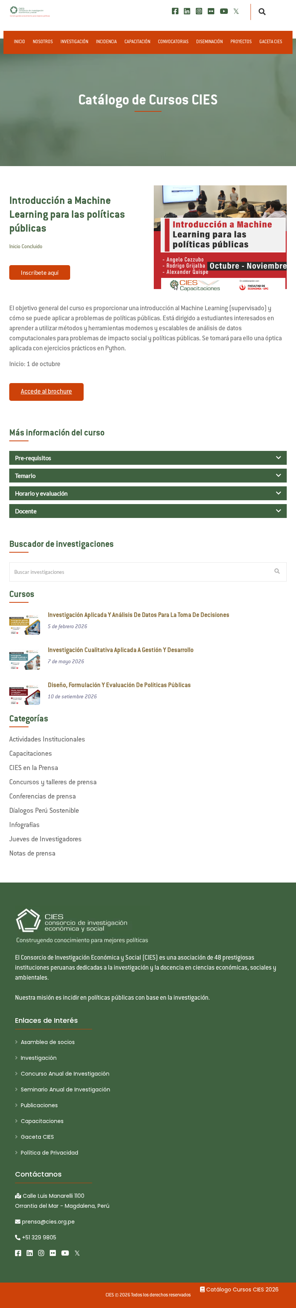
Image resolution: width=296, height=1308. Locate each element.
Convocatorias (173, 42)
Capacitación (137, 42)
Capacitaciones (30, 754)
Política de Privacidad (49, 1153)
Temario (25, 475)
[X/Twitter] (236, 11)
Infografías (24, 825)
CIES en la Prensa (33, 768)
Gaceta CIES (270, 42)
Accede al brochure (46, 392)
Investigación (74, 42)
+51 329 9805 (38, 1237)
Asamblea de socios (48, 1042)
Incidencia (106, 42)
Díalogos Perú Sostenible (44, 811)
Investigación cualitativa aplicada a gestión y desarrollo (120, 651)
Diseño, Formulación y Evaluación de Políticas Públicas (119, 686)
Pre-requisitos (33, 457)
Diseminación (209, 42)
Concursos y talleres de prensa (53, 782)
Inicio (19, 42)
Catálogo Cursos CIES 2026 (242, 1289)
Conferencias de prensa (42, 797)
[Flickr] (211, 11)
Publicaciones (39, 1105)
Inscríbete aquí (40, 272)
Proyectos (241, 42)
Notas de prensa (32, 854)
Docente (26, 511)
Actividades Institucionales (47, 739)
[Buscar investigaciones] (277, 572)
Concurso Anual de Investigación (65, 1074)
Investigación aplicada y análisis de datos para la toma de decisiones (138, 616)
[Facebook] (175, 11)
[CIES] (30, 11)
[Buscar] (260, 12)
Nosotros (43, 42)
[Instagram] (199, 11)
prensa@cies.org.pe (47, 1222)
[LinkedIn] (187, 11)
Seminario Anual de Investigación (65, 1089)
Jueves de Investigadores (45, 839)
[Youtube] (224, 11)
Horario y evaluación (41, 493)
